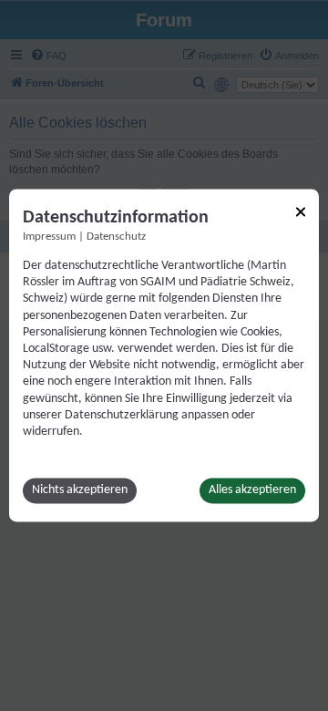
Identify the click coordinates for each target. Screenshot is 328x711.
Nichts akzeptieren (80, 491)
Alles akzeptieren (252, 491)
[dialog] (164, 355)
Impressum (49, 237)
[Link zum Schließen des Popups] (300, 211)
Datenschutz (116, 237)
